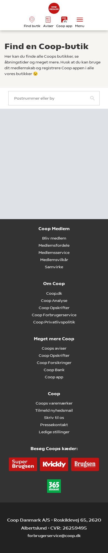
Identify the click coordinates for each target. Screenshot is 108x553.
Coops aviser (54, 348)
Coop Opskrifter (54, 307)
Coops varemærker (54, 403)
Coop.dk (54, 293)
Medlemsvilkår (54, 259)
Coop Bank (54, 370)
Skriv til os (54, 417)
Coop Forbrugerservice (54, 315)
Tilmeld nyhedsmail (54, 410)
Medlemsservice (54, 252)
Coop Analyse (54, 300)
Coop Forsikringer (54, 362)
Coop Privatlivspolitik (54, 322)
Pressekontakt (54, 424)
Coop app (54, 377)
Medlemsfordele (54, 245)
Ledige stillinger (54, 432)
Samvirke (54, 267)
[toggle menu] (80, 20)
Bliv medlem (54, 238)
